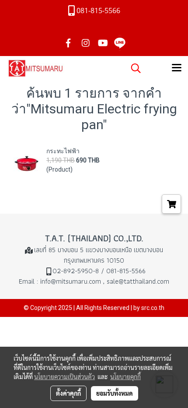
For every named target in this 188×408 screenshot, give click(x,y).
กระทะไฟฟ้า (63, 151)
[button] (133, 68)
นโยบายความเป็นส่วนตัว (64, 376)
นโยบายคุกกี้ (125, 376)
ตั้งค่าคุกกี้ (68, 393)
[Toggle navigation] (176, 68)
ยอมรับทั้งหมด (114, 393)
